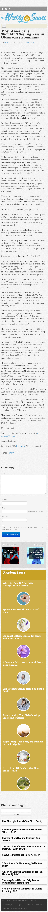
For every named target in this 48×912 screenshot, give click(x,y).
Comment (4, 473)
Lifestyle (11, 453)
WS (3, 901)
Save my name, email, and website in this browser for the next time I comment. (22, 528)
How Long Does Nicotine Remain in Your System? (21, 839)
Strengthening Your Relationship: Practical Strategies (21, 716)
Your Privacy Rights (7, 904)
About (8, 901)
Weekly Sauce (8, 43)
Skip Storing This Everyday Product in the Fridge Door (23, 743)
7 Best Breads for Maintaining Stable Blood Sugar (22, 864)
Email (4, 508)
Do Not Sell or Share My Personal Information (14, 908)
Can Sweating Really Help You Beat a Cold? (23, 690)
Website (5, 516)
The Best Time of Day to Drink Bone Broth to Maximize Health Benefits (23, 847)
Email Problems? (40, 904)
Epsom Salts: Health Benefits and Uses (21, 611)
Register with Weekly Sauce (20, 901)
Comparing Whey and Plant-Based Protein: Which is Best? (22, 831)
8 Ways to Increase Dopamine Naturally (21, 854)
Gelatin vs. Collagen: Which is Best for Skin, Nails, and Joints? (22, 873)
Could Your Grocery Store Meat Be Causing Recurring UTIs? (22, 890)
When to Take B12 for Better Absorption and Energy (18, 584)
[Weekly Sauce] (24, 18)
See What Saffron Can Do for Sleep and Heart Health (22, 637)
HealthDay (20, 445)
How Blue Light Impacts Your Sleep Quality (22, 821)
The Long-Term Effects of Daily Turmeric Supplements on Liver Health (21, 881)
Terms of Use (30, 904)
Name (4, 500)
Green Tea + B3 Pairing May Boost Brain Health (21, 769)
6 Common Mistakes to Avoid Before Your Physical (23, 663)
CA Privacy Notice (19, 904)
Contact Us (33, 901)
